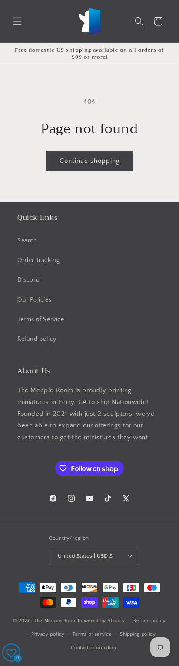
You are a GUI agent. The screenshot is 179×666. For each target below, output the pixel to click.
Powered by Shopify (101, 620)
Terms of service (92, 634)
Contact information (93, 647)
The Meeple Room (55, 620)
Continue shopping (90, 161)
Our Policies (34, 299)
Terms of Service (40, 319)
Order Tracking (38, 260)
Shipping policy (138, 634)
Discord (28, 279)
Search (27, 240)
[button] (17, 21)
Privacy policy (48, 634)
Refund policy (36, 339)
